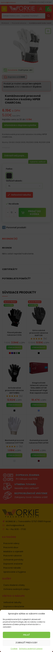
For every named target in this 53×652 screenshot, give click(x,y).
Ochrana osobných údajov (31, 648)
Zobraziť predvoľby (26, 642)
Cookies (14, 648)
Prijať (26, 634)
